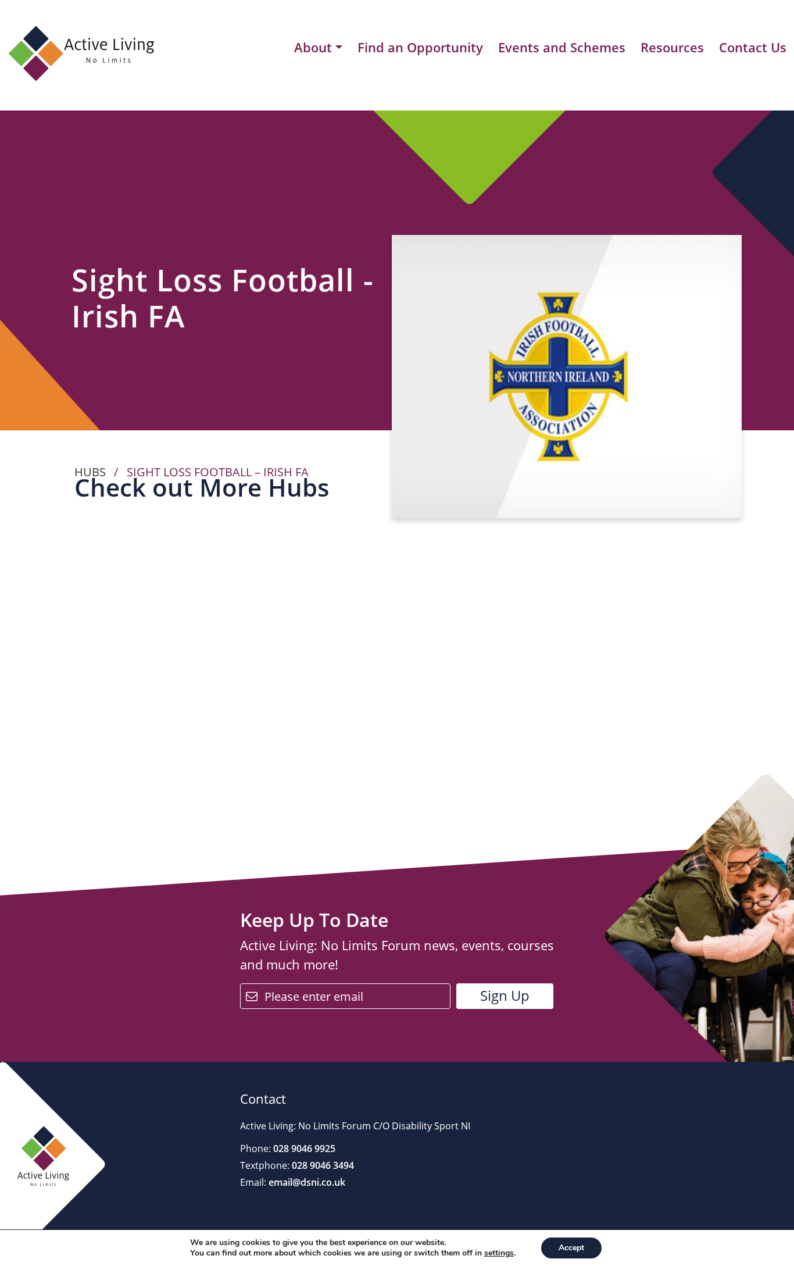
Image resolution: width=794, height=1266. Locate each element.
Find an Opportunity (420, 47)
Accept (571, 1247)
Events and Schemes (561, 47)
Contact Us (752, 47)
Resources (672, 47)
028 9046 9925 (303, 1148)
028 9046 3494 (321, 1165)
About (313, 48)
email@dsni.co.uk (305, 1182)
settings (499, 1253)
